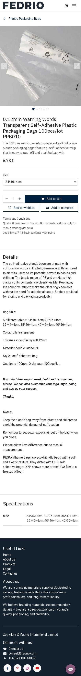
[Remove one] (6, 198)
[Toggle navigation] (74, 6)
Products (9, 564)
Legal (7, 569)
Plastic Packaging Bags (24, 19)
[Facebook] (7, 668)
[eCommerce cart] (66, 5)
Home (7, 555)
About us (9, 559)
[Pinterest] (17, 668)
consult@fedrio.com (22, 653)
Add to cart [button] (54, 199)
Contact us (10, 573)
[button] (4, 66)
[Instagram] (27, 668)
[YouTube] (37, 668)
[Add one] (20, 198)
